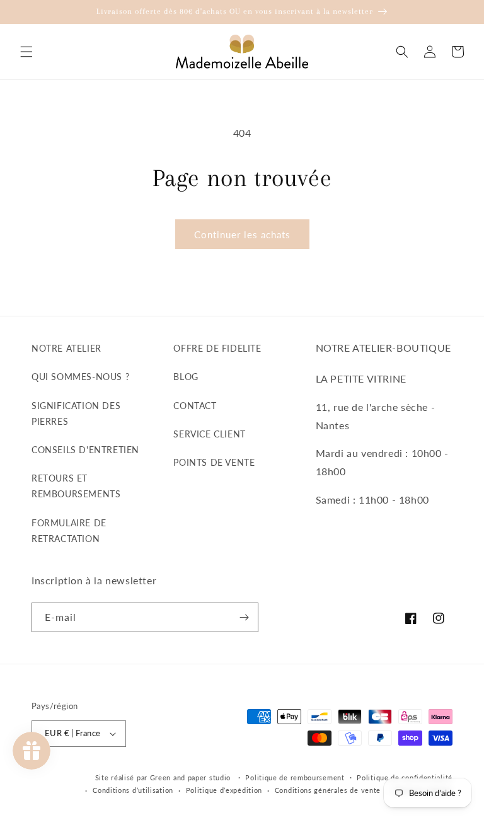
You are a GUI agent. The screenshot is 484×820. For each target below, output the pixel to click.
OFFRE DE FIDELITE (217, 348)
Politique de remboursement (294, 777)
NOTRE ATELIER (66, 348)
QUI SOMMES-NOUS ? (80, 376)
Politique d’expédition (224, 790)
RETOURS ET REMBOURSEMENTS (76, 486)
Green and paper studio (190, 777)
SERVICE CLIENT (209, 434)
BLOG (185, 376)
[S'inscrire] (244, 617)
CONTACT (194, 405)
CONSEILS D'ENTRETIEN (85, 449)
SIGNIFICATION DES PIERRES (76, 413)
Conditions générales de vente (328, 790)
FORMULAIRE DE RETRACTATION (69, 530)
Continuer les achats (242, 234)
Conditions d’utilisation (133, 790)
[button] (26, 52)
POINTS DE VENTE (214, 462)
